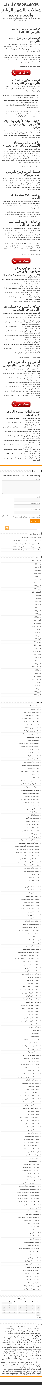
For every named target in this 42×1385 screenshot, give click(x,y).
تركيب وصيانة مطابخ (33, 759)
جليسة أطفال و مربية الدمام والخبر (29, 840)
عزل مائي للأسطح (34, 1161)
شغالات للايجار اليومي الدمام (26, 1369)
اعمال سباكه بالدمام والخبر (31, 712)
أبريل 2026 (38, 567)
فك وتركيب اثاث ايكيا (33, 1211)
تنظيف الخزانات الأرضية (32, 818)
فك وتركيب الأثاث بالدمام (32, 1214)
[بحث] (7, 528)
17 (38, 1310)
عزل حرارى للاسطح (33, 1158)
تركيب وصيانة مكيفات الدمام (31, 762)
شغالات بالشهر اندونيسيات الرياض (17, 1347)
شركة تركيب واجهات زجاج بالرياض (30, 66)
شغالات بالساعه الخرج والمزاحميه (29, 968)
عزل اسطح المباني (33, 1151)
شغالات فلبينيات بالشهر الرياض (28, 1364)
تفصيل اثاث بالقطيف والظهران (30, 790)
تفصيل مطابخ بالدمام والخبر (31, 796)
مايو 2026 (38, 564)
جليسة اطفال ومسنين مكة (31, 871)
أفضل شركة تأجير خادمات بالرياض (20, 1326)
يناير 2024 (38, 648)
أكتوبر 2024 (37, 620)
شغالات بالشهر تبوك (33, 1011)
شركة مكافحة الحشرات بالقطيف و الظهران (26, 958)
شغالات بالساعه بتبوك (33, 977)
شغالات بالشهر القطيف (32, 983)
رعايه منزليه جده (34, 943)
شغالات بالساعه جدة (33, 980)
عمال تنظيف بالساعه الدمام (31, 1167)
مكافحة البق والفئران (33, 1257)
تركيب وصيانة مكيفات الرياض (30, 765)
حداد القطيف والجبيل (33, 880)
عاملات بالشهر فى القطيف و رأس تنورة (27, 1120)
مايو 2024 (38, 635)
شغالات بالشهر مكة (33, 1024)
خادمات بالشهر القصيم (32, 896)
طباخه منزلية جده (34, 1061)
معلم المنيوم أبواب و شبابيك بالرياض (29, 166)
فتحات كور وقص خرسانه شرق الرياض (28, 1195)
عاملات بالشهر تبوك (33, 1111)
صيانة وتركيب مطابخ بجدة (31, 1039)
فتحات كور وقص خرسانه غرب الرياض (28, 1201)
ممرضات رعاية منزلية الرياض (28, 1374)
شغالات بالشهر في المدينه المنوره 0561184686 (27, 543)
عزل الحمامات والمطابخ (32, 1155)
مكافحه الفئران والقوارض (31, 1264)
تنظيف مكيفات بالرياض (32, 824)
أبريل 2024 (38, 639)
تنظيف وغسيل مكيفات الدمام (30, 830)
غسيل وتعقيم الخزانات (32, 1176)
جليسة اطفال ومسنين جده (31, 868)
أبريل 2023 (38, 657)
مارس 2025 (37, 607)
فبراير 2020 (37, 692)
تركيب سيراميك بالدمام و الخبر (30, 749)
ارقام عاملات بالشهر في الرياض (22, 1336)
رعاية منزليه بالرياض (33, 936)
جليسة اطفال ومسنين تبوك (31, 865)
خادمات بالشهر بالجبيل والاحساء (30, 899)
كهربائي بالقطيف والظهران (31, 1242)
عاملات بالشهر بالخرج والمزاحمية (29, 1095)
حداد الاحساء (35, 874)
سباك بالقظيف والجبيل (32, 946)
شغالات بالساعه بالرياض (32, 971)
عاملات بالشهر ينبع (33, 1130)
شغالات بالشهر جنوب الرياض (12, 1351)
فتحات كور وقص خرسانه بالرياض (29, 1189)
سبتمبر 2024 (37, 623)
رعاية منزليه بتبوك (34, 939)
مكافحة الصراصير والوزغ (32, 1261)
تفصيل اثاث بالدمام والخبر (31, 787)
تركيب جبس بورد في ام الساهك (30, 731)
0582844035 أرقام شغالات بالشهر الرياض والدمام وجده (21, 9)
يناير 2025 (38, 614)
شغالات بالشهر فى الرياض (31, 1017)
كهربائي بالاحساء (34, 1236)
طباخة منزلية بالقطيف (33, 1049)
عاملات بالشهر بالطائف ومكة (31, 1102)
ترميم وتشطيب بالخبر (33, 774)
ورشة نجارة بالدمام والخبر (31, 1289)
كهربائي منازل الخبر (33, 1245)
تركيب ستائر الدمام (33, 740)
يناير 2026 (38, 576)
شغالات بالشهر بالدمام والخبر (31, 992)
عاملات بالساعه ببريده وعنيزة (30, 1083)
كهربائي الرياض (34, 1233)
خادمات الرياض (34, 883)
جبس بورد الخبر (34, 833)
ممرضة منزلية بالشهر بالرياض (30, 1267)
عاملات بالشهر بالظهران (32, 1105)
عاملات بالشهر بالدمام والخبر (31, 1098)
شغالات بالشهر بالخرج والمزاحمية (29, 989)
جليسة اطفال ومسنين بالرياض (30, 855)
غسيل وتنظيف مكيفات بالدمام (30, 1180)
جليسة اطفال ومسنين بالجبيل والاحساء (28, 849)
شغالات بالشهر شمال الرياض (13, 1353)
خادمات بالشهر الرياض (32, 893)
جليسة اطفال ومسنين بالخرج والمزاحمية (27, 852)
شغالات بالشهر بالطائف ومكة (31, 999)
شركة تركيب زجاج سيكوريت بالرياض (29, 357)
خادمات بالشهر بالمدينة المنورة (30, 908)
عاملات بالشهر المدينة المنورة (30, 1092)
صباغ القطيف (35, 1036)
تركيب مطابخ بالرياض (33, 756)
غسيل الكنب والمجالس (32, 1173)
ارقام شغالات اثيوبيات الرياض (33, 1333)
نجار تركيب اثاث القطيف (32, 1276)
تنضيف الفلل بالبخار (33, 812)
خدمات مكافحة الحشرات (32, 921)
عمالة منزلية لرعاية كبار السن (25, 1373)
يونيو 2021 (38, 685)
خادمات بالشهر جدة (33, 918)
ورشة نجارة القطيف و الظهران (30, 1286)
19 (26, 1310)
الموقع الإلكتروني (35, 509)
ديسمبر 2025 (37, 579)
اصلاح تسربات (35, 709)
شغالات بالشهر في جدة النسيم (28, 1359)
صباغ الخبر (36, 1030)
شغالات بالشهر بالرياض (32, 996)
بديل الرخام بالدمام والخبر (31, 715)
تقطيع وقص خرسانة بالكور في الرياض (28, 802)
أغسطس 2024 (36, 626)
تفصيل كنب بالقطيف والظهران (30, 793)
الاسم (38, 497)
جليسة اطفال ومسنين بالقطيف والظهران (27, 858)
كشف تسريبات (34, 1226)
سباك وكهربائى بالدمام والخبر (30, 949)
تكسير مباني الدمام (33, 805)
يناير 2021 (38, 688)
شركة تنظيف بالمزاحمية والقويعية (29, 955)
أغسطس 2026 (36, 561)
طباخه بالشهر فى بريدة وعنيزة (30, 1055)
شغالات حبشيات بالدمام (18, 1362)
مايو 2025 (38, 601)
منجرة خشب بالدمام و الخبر (31, 1273)
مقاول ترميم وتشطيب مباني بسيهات (28, 1254)
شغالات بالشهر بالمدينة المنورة (30, 1005)
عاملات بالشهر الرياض (32, 1089)
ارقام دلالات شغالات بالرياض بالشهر (23, 1329)
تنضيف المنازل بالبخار (33, 815)
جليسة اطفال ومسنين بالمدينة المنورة (28, 862)
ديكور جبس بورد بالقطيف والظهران (29, 930)
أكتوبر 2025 (37, 586)
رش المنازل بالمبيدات (33, 933)
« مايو (39, 1317)
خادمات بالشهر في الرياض (26, 1340)
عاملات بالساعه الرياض (32, 1080)
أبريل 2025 (38, 604)
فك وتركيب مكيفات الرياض (31, 1220)
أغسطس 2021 (36, 679)
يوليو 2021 (38, 682)
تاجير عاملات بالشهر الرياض (31, 721)
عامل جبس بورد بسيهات (32, 1067)
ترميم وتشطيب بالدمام (32, 777)
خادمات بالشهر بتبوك (33, 915)
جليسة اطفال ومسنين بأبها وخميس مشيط (27, 846)
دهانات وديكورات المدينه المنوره (30, 927)
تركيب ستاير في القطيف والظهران (29, 743)
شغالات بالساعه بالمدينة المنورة (30, 974)
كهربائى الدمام (35, 1229)
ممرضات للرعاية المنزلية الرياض (13, 1374)
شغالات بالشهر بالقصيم (32, 1002)
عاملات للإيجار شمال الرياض (31, 1142)
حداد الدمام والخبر (34, 877)
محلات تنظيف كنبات (33, 1251)
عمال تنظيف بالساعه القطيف (30, 1170)
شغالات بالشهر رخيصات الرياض (32, 1353)
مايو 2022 (38, 673)
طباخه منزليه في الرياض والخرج (30, 1064)
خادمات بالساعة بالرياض (32, 886)
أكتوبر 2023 (37, 654)
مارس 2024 (37, 642)
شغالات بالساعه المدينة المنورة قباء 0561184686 (27, 550)
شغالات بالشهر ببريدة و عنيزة (30, 1008)
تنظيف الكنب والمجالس (32, 821)
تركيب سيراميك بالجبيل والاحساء (30, 746)
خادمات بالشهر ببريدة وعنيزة (31, 911)
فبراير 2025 (37, 611)
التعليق (37, 479)
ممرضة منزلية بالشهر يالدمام (31, 1270)
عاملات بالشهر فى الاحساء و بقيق (29, 1117)
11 (32, 1308)
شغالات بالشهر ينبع (33, 1027)
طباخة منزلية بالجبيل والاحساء (30, 1045)
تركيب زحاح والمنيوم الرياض (31, 737)
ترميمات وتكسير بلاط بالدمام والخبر (29, 784)
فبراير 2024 (37, 645)
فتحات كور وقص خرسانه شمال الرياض (28, 1198)
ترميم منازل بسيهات (33, 768)
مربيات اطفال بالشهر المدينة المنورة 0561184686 (27, 547)
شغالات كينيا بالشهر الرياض (27, 1367)
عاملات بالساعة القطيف (32, 1070)
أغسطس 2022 (36, 667)
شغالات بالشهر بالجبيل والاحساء (30, 986)
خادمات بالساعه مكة (33, 890)
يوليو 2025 (38, 595)
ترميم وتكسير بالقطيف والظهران (29, 781)
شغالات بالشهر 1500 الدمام (21, 1345)
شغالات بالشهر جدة (33, 1014)
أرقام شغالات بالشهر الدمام (34, 1326)
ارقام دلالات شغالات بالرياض (23, 1328)
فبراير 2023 (37, 664)
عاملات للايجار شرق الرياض (31, 1145)
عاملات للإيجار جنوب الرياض (31, 1139)
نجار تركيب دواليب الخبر (32, 1279)
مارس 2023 (37, 660)
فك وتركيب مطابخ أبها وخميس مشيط (28, 1217)
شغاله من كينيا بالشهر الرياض (11, 1369)
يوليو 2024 (38, 629)
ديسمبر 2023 (37, 651)
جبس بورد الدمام (34, 837)
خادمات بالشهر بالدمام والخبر (30, 902)
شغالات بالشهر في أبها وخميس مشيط (28, 1021)
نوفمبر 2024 (37, 617)
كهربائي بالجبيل (34, 1239)
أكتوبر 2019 (37, 695)
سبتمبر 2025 (37, 589)
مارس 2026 (37, 570)
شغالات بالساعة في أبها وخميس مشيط (28, 964)
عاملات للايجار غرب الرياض (31, 1148)
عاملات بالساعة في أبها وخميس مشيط (28, 1077)
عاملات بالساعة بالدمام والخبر (30, 1074)
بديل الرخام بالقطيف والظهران (30, 718)
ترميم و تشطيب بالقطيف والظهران (29, 771)
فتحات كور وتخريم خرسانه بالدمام (29, 1183)
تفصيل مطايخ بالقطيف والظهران (29, 799)
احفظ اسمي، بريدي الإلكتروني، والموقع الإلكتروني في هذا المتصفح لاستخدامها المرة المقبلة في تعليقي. (23, 516)
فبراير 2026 (37, 573)
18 (32, 1310)
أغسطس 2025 (36, 592)
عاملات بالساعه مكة (33, 1086)
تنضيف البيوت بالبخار (33, 809)
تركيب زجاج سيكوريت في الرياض (30, 254)
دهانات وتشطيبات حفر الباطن (30, 924)
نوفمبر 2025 (37, 582)
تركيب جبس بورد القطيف (31, 728)
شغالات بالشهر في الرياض (28, 1355)
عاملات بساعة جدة (33, 1133)
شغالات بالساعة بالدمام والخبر (30, 961)
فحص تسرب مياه (34, 1208)
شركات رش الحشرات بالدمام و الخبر (28, 952)
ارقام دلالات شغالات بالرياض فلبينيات (13, 1331)
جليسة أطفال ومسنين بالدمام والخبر (29, 843)
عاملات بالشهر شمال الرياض (22, 1371)
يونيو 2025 (38, 598)
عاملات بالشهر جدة (33, 1114)
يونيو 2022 (38, 670)
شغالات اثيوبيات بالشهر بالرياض (21, 1342)
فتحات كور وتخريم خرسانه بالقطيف (29, 1186)
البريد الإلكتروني (35, 503)
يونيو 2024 (38, 632)
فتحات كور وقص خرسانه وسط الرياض (28, 1204)
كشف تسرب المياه (33, 1223)
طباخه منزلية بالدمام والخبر (31, 1058)
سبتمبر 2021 (37, 676)
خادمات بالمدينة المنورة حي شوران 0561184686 (27, 540)
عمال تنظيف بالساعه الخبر (31, 1164)
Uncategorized (34, 706)
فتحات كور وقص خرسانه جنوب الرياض (28, 1192)
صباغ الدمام (35, 1033)
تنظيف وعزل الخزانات (33, 827)
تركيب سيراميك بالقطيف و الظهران (29, 752)
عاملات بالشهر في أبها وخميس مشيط (28, 1123)
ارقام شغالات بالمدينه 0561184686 (31, 537)
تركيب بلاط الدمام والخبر (32, 724)
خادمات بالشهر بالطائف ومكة (30, 905)
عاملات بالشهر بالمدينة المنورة (30, 1108)
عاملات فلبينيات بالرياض (32, 1136)
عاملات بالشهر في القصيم (31, 1127)
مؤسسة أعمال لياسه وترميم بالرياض (28, 1248)
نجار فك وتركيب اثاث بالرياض (30, 1282)
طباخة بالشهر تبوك (33, 1042)
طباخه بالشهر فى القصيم (32, 1052)
